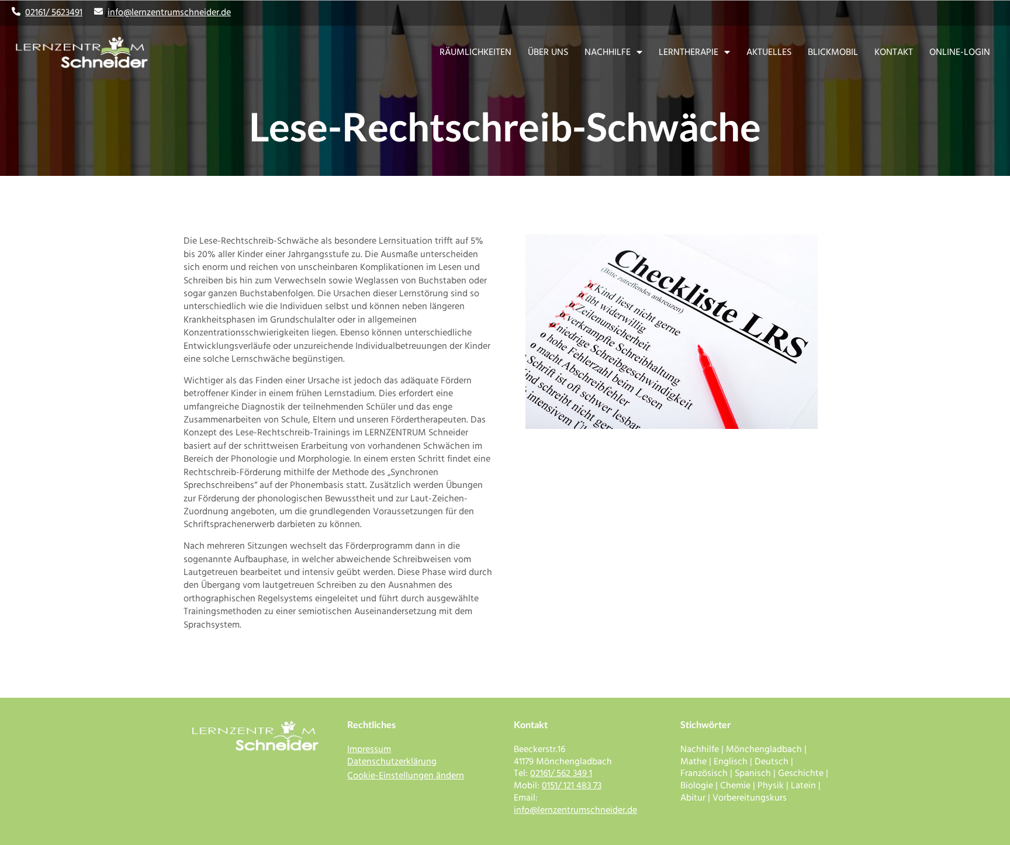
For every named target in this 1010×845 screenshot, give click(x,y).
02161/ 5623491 (53, 12)
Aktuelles (768, 52)
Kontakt (893, 52)
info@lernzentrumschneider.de (169, 12)
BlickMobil (833, 52)
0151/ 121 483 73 (571, 785)
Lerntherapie (688, 52)
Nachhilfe (607, 52)
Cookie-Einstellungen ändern (405, 775)
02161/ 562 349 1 (561, 773)
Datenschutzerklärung (392, 761)
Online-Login (959, 52)
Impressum (369, 749)
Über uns (548, 52)
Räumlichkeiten (475, 52)
